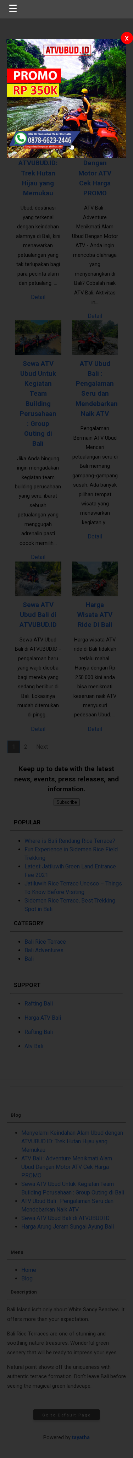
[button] (66, 729)
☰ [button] (13, 9)
